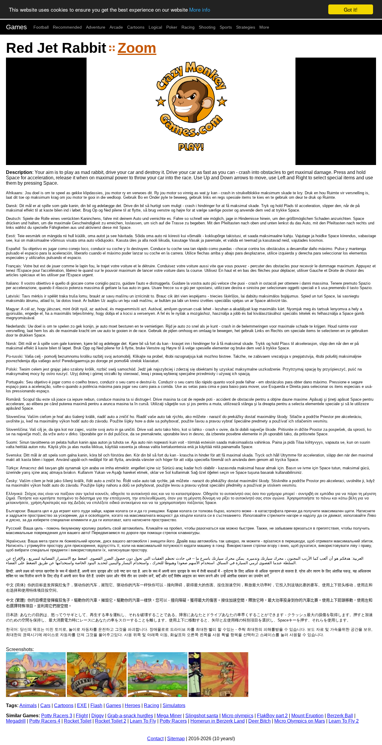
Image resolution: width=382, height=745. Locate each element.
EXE (82, 705)
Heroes (132, 705)
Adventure (95, 27)
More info (199, 9)
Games (16, 27)
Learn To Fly (143, 721)
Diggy (97, 715)
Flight (82, 715)
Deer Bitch (259, 721)
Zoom (137, 48)
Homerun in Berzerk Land (217, 721)
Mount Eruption (307, 715)
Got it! (351, 9)
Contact (155, 738)
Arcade (116, 27)
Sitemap (176, 738)
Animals (28, 705)
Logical (155, 27)
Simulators (174, 705)
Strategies (245, 27)
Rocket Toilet (77, 721)
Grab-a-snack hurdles (130, 715)
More (264, 27)
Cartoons (135, 27)
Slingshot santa (201, 715)
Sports (226, 27)
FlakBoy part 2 (272, 715)
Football (41, 27)
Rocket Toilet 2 (110, 721)
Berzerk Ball (340, 715)
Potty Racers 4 (44, 721)
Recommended (67, 27)
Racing (188, 27)
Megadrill (16, 721)
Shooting (207, 27)
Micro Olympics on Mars (299, 721)
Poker (171, 27)
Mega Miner (169, 715)
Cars (45, 705)
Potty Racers (173, 721)
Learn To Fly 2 (344, 721)
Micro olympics (237, 715)
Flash (96, 705)
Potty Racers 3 (56, 715)
